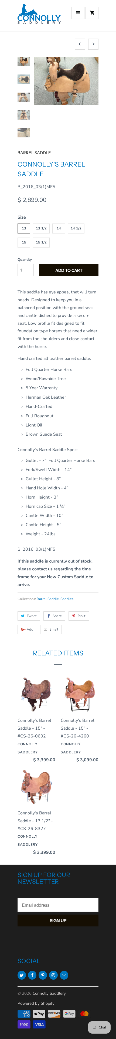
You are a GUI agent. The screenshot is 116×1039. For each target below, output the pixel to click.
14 (59, 228)
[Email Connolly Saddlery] (64, 975)
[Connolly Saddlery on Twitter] (22, 975)
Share (57, 616)
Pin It (82, 616)
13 (24, 228)
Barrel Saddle (34, 152)
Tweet (32, 616)
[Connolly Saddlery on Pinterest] (43, 975)
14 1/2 (76, 228)
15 (24, 242)
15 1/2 (41, 242)
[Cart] (92, 13)
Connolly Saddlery (49, 993)
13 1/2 (41, 228)
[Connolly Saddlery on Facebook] (32, 975)
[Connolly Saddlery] (39, 18)
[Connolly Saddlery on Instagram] (53, 975)
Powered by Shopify (36, 1003)
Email (53, 629)
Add (30, 629)
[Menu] (77, 13)
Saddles (66, 599)
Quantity (25, 259)
